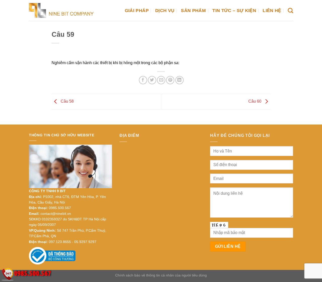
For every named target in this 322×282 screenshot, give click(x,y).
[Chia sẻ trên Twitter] (152, 80)
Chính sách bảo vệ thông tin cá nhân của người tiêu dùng (161, 275)
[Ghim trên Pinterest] (170, 80)
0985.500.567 (60, 208)
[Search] (290, 10)
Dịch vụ (164, 10)
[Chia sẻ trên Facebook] (143, 80)
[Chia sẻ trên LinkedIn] (179, 80)
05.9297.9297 (85, 242)
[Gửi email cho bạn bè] (161, 80)
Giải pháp (137, 10)
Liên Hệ (272, 10)
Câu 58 (67, 101)
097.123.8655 (60, 242)
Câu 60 (255, 101)
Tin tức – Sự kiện (234, 10)
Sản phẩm (193, 10)
